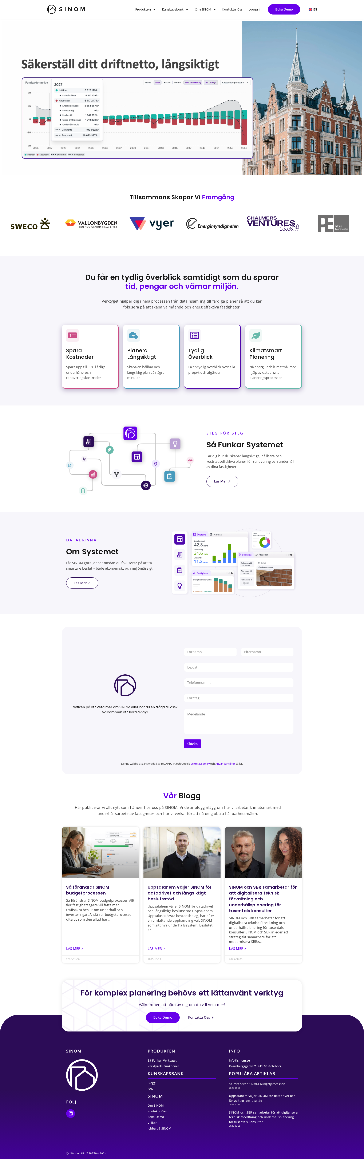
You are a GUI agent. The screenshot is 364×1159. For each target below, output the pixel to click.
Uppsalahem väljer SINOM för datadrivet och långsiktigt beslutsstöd (180, 893)
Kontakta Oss (232, 9)
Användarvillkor (225, 764)
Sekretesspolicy (200, 764)
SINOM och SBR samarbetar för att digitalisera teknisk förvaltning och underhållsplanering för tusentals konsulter (263, 1117)
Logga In (255, 9)
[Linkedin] (70, 1113)
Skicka (192, 743)
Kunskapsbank (172, 9)
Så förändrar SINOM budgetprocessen (87, 890)
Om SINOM (203, 9)
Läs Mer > (74, 948)
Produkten (143, 9)
